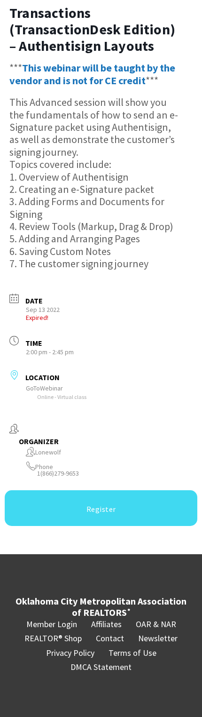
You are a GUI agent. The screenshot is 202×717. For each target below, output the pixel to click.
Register (101, 509)
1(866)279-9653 (58, 473)
